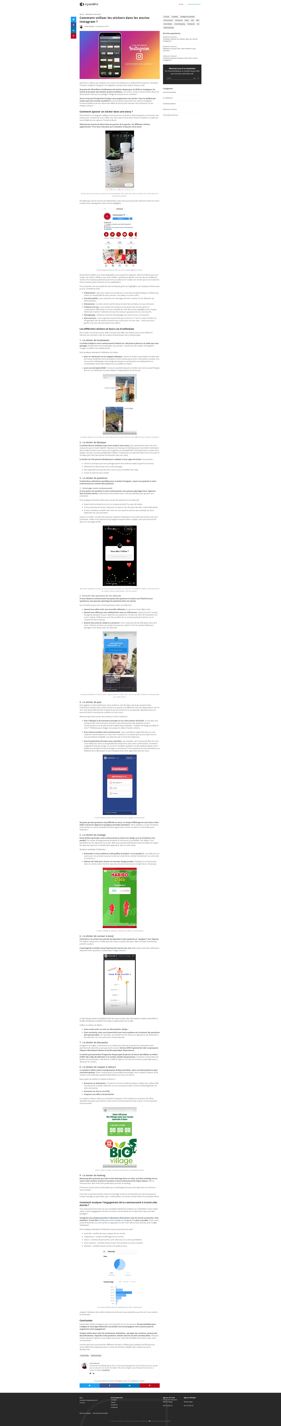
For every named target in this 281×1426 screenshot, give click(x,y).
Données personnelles (100, 1413)
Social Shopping (180, 24)
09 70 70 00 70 (167, 1406)
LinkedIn (114, 1400)
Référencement (169, 104)
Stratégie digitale (170, 115)
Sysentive (106, 1370)
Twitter (113, 1402)
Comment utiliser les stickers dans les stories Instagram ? (180, 40)
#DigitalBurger (169, 92)
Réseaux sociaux (93, 14)
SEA (192, 20)
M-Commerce (168, 20)
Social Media (84, 1356)
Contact (82, 1403)
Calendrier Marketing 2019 (88, 1400)
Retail (187, 20)
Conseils (166, 17)
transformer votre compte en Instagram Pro (117, 1220)
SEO (197, 20)
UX (198, 24)
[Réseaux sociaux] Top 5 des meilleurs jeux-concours (179, 50)
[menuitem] (180, 4)
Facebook (114, 1405)
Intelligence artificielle (187, 17)
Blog (181, 4)
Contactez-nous (194, 4)
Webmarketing (96, 1356)
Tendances (191, 24)
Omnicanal (178, 20)
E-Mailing (175, 17)
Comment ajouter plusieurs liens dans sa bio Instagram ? (180, 59)
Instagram (114, 1407)
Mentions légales (85, 1413)
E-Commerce (168, 98)
